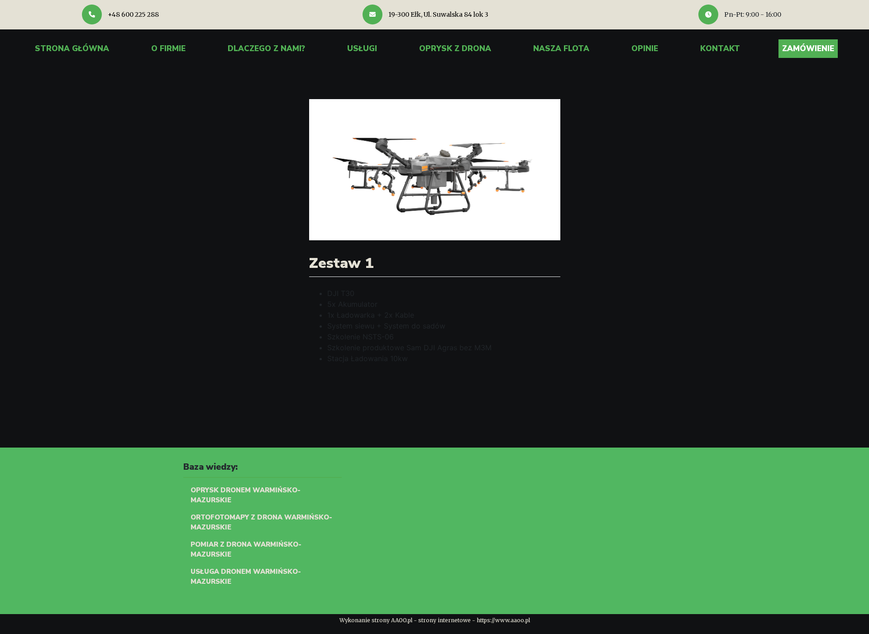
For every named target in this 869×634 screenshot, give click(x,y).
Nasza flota (561, 48)
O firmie (168, 48)
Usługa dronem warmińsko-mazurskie (246, 576)
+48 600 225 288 (132, 14)
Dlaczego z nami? (266, 48)
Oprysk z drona (455, 48)
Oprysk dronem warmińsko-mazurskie (246, 495)
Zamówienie (808, 48)
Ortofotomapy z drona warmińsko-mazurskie (261, 522)
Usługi (362, 48)
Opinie (644, 48)
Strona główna (72, 48)
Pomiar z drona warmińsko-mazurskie (246, 549)
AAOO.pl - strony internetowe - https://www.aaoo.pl (460, 620)
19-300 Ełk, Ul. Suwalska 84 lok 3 (437, 14)
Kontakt (720, 48)
